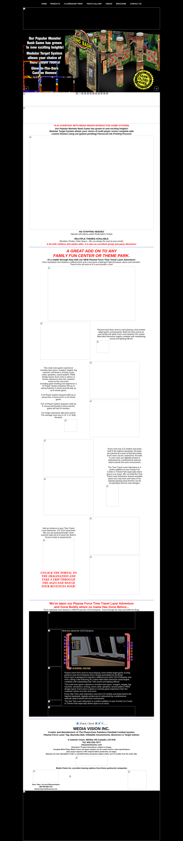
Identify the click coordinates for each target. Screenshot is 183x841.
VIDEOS (109, 4)
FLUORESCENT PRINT (73, 4)
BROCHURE (121, 4)
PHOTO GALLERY (94, 4)
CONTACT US (135, 4)
